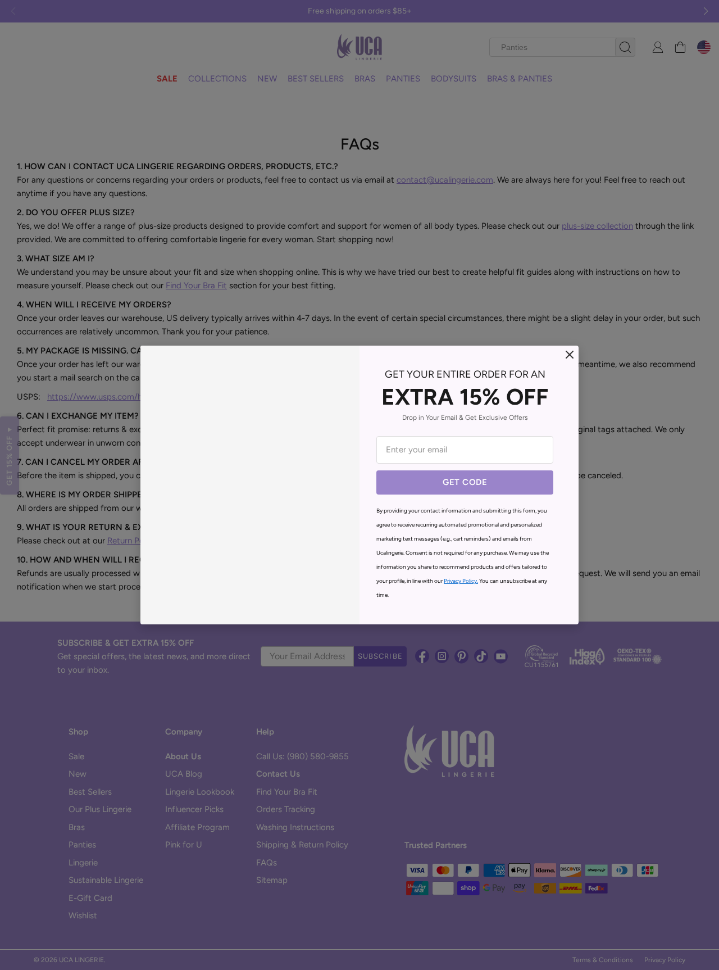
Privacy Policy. (461, 580)
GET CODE (465, 482)
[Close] (570, 355)
